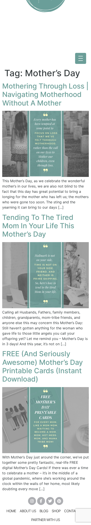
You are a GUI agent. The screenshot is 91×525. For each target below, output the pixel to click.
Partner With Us (45, 520)
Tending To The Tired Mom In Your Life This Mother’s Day (38, 226)
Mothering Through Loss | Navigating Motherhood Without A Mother (45, 94)
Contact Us (74, 511)
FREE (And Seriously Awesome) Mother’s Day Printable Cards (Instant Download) (42, 366)
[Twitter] (50, 501)
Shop (56, 511)
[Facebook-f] (41, 501)
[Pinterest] (59, 501)
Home (11, 511)
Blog (44, 511)
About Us (28, 511)
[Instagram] (32, 501)
